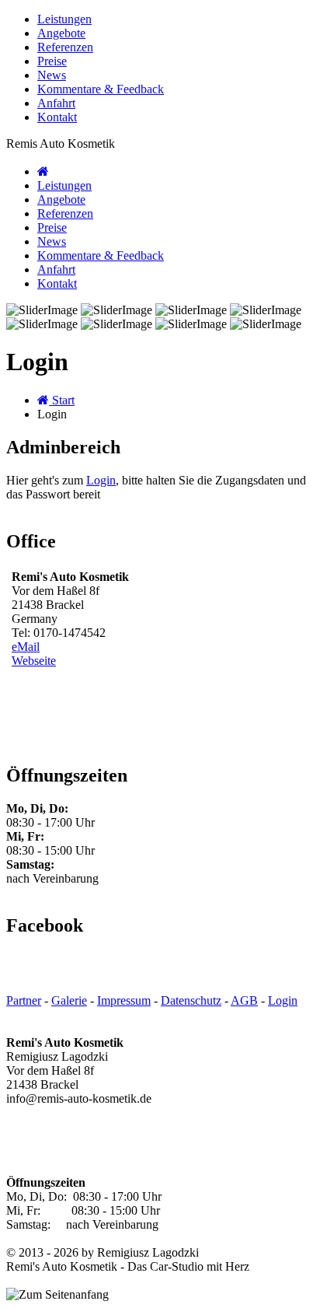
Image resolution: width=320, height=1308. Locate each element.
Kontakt (57, 117)
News (51, 75)
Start (62, 400)
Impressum (124, 1000)
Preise (52, 61)
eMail (26, 646)
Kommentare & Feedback (100, 89)
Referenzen (65, 47)
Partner (23, 1000)
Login (101, 480)
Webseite (34, 660)
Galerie (69, 1000)
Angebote (61, 33)
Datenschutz (191, 1000)
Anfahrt (56, 103)
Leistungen (64, 19)
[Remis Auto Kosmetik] (43, 171)
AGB (244, 1000)
